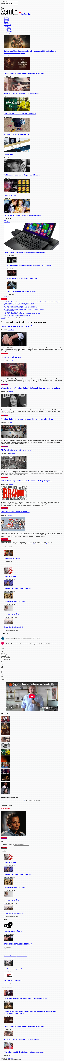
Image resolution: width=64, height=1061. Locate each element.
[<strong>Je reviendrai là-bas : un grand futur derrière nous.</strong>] (17, 90)
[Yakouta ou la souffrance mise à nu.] (5, 780)
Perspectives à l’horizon (11, 357)
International (7, 25)
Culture (6, 26)
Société (6, 22)
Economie (6, 23)
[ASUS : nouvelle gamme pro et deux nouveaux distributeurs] (31, 249)
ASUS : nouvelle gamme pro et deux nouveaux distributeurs (24, 252)
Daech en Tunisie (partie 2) (13, 969)
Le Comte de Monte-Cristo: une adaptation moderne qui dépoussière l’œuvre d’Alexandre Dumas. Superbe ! (32, 301)
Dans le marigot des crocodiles (14, 601)
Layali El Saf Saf (10, 195)
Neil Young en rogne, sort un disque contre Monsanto (22, 175)
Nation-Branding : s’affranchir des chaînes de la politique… (26, 481)
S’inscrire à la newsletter (7, 844)
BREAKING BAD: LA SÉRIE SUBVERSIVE (20, 114)
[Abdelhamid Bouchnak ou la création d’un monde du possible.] (5, 722)
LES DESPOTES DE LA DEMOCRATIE (15, 312)
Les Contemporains (9, 310)
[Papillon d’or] (5, 774)
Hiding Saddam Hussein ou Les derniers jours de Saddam (24, 73)
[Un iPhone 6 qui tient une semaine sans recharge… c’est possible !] (11, 262)
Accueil (3, 318)
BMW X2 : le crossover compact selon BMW (22, 278)
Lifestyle (6, 296)
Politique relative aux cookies (40, 543)
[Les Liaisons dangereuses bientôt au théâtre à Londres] (17, 212)
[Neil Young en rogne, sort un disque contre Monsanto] (17, 171)
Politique (6, 20)
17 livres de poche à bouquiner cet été (16, 134)
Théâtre (9, 34)
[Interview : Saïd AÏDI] (8, 611)
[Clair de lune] (17, 151)
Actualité (6, 19)
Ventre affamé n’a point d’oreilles (15, 956)
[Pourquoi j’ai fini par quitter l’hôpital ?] (8, 585)
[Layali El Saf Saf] (17, 192)
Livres (9, 29)
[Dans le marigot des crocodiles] (8, 598)
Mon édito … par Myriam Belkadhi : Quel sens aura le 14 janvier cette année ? (24, 309)
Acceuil (6, 17)
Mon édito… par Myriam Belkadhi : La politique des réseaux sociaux (30, 388)
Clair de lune (8, 154)
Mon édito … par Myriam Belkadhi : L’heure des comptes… (20, 306)
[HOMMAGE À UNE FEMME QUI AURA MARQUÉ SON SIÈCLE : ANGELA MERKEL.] (5, 767)
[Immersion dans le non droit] (8, 624)
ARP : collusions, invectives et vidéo (16, 450)
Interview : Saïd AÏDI (11, 614)
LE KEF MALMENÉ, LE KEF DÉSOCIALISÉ (17, 315)
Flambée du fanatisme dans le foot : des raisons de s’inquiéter (27, 419)
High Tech (7, 222)
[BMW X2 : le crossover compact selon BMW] (11, 275)
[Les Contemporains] (5, 761)
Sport (5, 220)
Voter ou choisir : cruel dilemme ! (15, 512)
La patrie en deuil (10, 576)
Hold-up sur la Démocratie (13, 980)
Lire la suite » (4, 353)
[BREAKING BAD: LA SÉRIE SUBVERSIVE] (17, 110)
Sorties (9, 32)
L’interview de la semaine (12, 558)
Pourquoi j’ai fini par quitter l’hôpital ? (17, 588)
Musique (9, 31)
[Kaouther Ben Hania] (5, 794)
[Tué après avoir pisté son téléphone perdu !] (11, 288)
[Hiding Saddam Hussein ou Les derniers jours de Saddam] (17, 70)
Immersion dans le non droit (13, 627)
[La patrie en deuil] (8, 573)
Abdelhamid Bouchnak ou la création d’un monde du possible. (25, 998)
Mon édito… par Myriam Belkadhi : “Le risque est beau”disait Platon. (22, 313)
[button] (4, 838)
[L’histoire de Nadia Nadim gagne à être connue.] (5, 787)
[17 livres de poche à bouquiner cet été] (17, 131)
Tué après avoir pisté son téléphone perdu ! (21, 291)
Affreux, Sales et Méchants (13, 931)
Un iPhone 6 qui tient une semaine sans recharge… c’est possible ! (29, 265)
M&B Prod (10, 1058)
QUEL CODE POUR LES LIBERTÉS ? (18, 326)
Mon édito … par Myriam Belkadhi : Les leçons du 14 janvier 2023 (22, 307)
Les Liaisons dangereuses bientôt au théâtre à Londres (22, 216)
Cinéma (9, 28)
